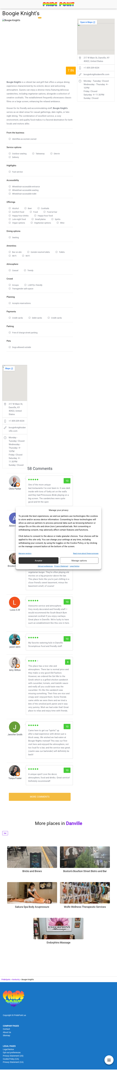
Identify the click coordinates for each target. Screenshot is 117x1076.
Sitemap (6, 1035)
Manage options (79, 560)
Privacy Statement (61, 566)
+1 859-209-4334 (16, 421)
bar (5, 833)
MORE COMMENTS (40, 796)
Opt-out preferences (45, 566)
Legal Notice (74, 566)
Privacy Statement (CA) (13, 1062)
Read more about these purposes (85, 553)
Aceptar (38, 560)
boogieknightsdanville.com (17, 429)
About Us (7, 1032)
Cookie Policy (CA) (11, 1059)
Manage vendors (25, 553)
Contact (6, 1029)
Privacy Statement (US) (13, 1056)
